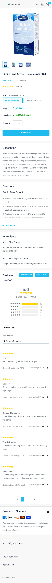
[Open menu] (4, 4)
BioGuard (7, 80)
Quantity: (7, 123)
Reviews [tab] (7, 327)
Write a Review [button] (26, 275)
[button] (43, 368)
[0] (47, 4)
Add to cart (26, 132)
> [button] (34, 499)
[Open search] (37, 4)
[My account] (42, 4)
